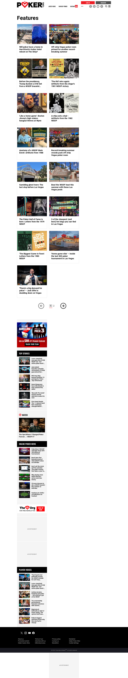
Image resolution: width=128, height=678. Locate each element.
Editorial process (40, 643)
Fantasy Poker (63, 6)
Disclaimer (72, 639)
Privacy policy (56, 639)
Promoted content (23, 641)
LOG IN (88, 2)
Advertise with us (40, 641)
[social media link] (90, 6)
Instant (74, 6)
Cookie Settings (74, 643)
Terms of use (39, 639)
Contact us (55, 641)
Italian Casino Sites (24, 643)
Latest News (52, 6)
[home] (30, 4)
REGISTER (103, 2)
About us (21, 639)
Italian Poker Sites (74, 641)
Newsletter (55, 643)
